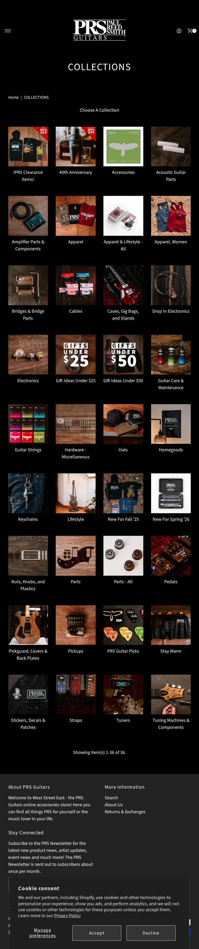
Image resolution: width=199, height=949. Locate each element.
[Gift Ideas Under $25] (76, 355)
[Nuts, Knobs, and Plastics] (28, 556)
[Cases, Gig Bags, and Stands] (123, 285)
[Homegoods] (171, 424)
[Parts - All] (123, 556)
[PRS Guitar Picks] (123, 625)
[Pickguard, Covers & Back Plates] (28, 625)
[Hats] (123, 424)
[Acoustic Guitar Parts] (171, 147)
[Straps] (76, 695)
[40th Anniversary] (76, 147)
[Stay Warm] (171, 625)
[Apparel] (76, 216)
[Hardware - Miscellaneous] (76, 424)
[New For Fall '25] (123, 493)
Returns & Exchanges (125, 812)
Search (111, 798)
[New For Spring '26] (171, 493)
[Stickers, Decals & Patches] (28, 695)
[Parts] (76, 556)
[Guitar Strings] (28, 424)
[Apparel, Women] (171, 216)
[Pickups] (76, 625)
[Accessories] (123, 147)
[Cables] (76, 285)
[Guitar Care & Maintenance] (171, 355)
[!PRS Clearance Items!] (28, 147)
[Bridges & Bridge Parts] (28, 285)
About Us (114, 805)
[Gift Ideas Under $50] (123, 355)
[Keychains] (28, 493)
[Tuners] (123, 695)
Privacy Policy (67, 915)
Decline (151, 933)
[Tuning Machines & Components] (171, 695)
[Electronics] (28, 355)
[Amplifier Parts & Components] (28, 216)
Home (13, 97)
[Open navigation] (8, 30)
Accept (96, 933)
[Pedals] (171, 556)
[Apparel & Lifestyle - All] (123, 216)
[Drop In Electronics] (171, 285)
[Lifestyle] (76, 493)
